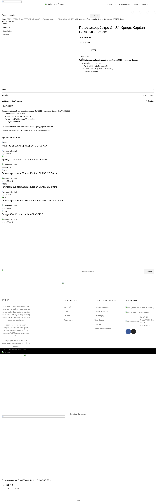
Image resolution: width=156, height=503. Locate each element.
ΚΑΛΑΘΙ (93, 50)
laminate (6, 27)
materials (6, 35)
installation (7, 31)
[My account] (153, 5)
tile (4, 20)
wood (5, 23)
